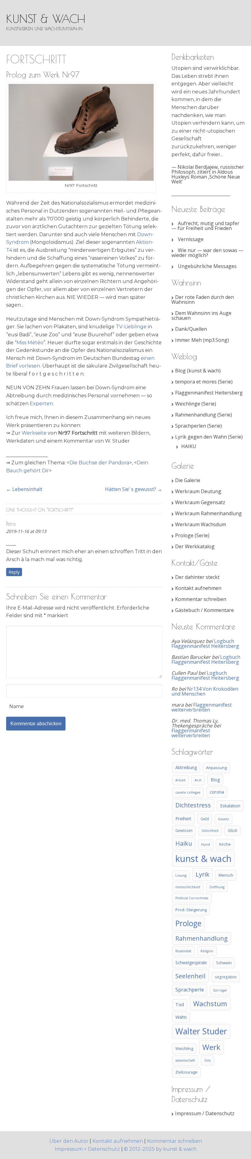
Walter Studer (201, 1031)
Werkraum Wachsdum (200, 524)
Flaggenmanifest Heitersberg (209, 392)
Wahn (181, 1017)
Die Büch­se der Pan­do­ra (99, 463)
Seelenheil (190, 976)
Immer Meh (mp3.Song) (202, 340)
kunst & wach (45, 18)
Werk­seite (34, 433)
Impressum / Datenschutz (204, 1113)
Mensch (226, 875)
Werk (211, 1047)
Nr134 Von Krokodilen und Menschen (204, 691)
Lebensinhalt (27, 489)
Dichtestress (193, 805)
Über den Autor (69, 1141)
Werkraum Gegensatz (200, 502)
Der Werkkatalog (195, 546)
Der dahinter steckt (197, 577)
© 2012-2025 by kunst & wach (160, 1149)
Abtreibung (186, 767)
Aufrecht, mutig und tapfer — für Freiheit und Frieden (205, 226)
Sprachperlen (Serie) (198, 425)
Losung (180, 875)
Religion (206, 951)
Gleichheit (210, 831)
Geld (204, 818)
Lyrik (202, 874)
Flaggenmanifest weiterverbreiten (201, 707)
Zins (207, 1060)
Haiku (183, 843)
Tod (179, 1004)
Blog (215, 780)
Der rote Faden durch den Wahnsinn (202, 299)
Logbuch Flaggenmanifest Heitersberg (205, 643)
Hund (205, 844)
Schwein (224, 962)
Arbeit (180, 780)
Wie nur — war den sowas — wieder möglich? (207, 253)
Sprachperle (189, 989)
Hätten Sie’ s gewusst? (130, 489)
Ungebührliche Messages (207, 266)
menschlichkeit (187, 887)
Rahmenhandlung (201, 938)
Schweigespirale (191, 962)
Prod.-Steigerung (191, 909)
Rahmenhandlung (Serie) (203, 414)
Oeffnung (216, 887)
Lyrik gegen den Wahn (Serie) (209, 436)
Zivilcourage (186, 1072)
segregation (226, 976)
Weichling (184, 1048)
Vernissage (191, 239)
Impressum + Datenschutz (87, 1149)
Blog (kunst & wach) (198, 370)
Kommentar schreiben (200, 599)
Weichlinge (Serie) (195, 403)
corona (217, 792)
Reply (14, 572)
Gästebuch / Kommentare (204, 610)
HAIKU (188, 446)
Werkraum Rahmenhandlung (208, 513)
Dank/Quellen (191, 329)
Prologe (188, 923)
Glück (232, 830)
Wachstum (210, 1003)
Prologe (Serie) (192, 535)
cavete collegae (187, 792)
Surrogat (220, 990)
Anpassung (216, 767)
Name (16, 706)
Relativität (183, 951)
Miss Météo (30, 342)
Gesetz (223, 819)
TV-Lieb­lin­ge (131, 327)
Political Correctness (191, 898)
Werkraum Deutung (198, 491)
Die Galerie (187, 480)
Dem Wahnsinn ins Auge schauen (201, 315)
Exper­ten (41, 403)
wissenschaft (185, 1060)
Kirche (225, 844)
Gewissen (184, 830)
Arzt (198, 780)
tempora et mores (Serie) (204, 381)
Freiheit (183, 818)
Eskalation (230, 806)
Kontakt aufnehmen (198, 588)
